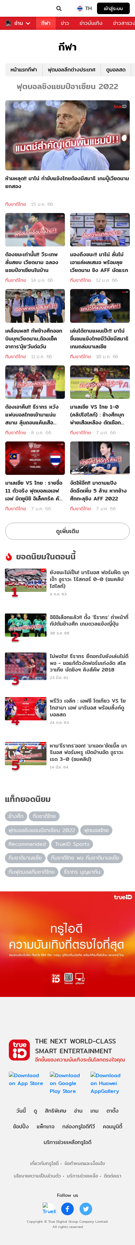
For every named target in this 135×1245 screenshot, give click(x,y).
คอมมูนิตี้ (112, 1126)
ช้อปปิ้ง (21, 1126)
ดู (35, 1111)
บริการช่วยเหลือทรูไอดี (67, 1142)
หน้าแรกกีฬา (23, 70)
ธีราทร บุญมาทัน (82, 872)
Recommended (27, 844)
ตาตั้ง (112, 1111)
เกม (94, 1111)
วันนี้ (21, 1111)
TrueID (18, 8)
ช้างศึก (16, 816)
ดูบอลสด (115, 70)
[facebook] (67, 1209)
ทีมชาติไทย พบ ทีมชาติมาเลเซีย (85, 858)
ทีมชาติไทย (15, 204)
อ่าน (18, 23)
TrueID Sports (72, 844)
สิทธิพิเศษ (55, 1111)
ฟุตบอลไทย (96, 830)
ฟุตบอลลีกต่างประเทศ (71, 70)
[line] (49, 1209)
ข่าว (65, 23)
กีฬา (45, 23)
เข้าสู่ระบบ (113, 8)
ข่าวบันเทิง (91, 23)
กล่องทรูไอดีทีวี (78, 1126)
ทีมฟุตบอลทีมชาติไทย (32, 872)
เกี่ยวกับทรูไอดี (44, 1163)
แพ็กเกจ (45, 1126)
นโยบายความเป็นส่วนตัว (37, 1175)
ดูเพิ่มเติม (67, 531)
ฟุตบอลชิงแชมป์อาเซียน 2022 (42, 830)
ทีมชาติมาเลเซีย (25, 858)
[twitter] (85, 1209)
